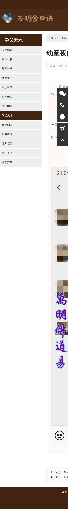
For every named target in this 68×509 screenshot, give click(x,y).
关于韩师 (7, 50)
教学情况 (7, 68)
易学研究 (7, 96)
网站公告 (7, 59)
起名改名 (7, 134)
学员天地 (7, 115)
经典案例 (7, 78)
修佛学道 (7, 106)
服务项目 (7, 143)
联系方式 (7, 162)
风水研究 (7, 87)
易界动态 (7, 124)
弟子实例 (7, 153)
